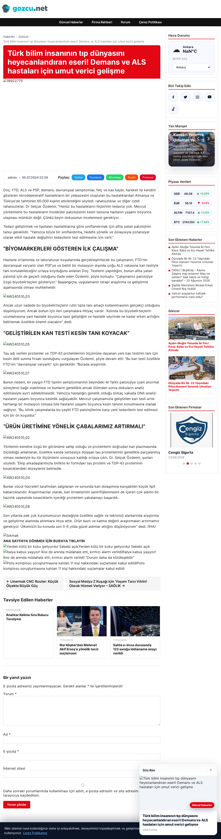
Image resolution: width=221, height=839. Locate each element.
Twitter (78, 177)
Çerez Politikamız (35, 833)
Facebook (96, 177)
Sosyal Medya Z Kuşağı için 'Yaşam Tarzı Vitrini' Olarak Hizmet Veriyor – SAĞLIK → (108, 583)
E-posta (11, 751)
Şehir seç (180, 58)
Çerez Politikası (150, 22)
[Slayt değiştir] (184, 463)
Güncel (23, 36)
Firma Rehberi (102, 22)
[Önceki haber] (198, 138)
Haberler (9, 36)
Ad (7, 734)
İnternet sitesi (14, 768)
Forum (125, 22)
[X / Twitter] (185, 97)
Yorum (10, 694)
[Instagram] (197, 97)
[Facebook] (173, 97)
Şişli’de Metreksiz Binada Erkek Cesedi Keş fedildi (192, 286)
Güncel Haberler (71, 22)
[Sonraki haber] (208, 138)
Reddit (132, 177)
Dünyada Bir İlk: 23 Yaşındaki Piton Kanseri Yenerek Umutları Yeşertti (192, 262)
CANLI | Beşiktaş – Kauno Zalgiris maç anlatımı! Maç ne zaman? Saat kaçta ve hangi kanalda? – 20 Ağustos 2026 (191, 275)
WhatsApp (115, 177)
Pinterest (147, 177)
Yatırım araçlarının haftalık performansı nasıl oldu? (189, 295)
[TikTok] (173, 109)
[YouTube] (210, 97)
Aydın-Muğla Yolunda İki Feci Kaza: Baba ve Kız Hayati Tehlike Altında (193, 250)
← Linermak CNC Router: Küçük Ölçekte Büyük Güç (32, 583)
